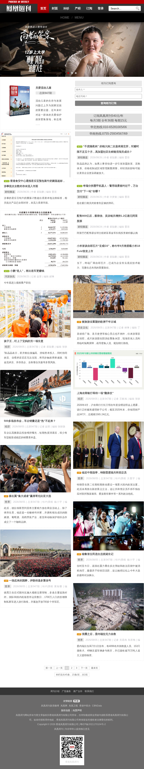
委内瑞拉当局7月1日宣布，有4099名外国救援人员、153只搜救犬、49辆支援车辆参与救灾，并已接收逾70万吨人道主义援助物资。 (108, 651)
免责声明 (77, 710)
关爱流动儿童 (43, 87)
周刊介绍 (54, 691)
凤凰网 (64, 705)
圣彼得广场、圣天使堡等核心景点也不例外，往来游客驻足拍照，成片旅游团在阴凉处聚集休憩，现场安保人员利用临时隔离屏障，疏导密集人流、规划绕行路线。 (108, 338)
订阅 (89, 8)
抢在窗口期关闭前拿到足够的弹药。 (96, 203)
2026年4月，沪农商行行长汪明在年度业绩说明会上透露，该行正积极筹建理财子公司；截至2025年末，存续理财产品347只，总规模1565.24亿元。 (108, 410)
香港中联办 (85, 705)
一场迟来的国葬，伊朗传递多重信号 (30, 580)
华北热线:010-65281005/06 (108, 127)
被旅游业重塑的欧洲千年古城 (99, 321)
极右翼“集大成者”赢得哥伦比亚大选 (30, 495)
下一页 (84, 668)
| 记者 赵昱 (36, 276)
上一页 (59, 668)
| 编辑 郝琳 (48, 276)
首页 (43, 8)
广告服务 (66, 691)
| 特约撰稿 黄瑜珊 (52, 586)
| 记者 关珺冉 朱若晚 (124, 639)
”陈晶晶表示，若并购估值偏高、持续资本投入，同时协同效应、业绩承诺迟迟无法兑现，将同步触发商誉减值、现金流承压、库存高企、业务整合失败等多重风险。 (35, 358)
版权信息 (65, 710)
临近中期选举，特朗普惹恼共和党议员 (104, 472)
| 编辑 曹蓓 (51, 191)
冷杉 (66, 8)
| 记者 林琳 (123, 327)
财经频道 (10, 191)
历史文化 (83, 327)
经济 (7, 346)
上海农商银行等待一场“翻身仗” (95, 393)
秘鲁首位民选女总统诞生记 (97, 553)
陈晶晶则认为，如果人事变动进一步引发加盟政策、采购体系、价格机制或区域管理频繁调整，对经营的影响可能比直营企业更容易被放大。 (108, 168)
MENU (79, 17)
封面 (55, 8)
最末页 (94, 668)
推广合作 (77, 691)
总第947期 (45, 92)
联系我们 (89, 691)
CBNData (97, 705)
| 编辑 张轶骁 (58, 426)
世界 (80, 478)
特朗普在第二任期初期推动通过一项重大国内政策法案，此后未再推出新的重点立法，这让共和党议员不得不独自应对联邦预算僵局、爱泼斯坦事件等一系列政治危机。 (108, 489)
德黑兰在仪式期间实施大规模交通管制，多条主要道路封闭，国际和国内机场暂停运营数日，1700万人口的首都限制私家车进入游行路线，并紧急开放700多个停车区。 (35, 597)
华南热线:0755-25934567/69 (108, 133)
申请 (76, 701)
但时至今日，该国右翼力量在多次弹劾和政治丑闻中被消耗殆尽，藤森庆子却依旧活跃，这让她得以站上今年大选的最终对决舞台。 (108, 570)
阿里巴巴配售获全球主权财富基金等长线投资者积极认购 (107, 233)
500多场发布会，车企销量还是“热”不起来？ (30, 420)
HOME (64, 17)
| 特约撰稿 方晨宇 (125, 478)
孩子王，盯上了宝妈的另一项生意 (23, 341)
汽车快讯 (10, 276)
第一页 (49, 668)
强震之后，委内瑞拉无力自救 (99, 633)
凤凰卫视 (73, 705)
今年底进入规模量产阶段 (17, 282)
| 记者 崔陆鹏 (47, 346)
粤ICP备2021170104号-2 (93, 724)
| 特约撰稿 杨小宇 (52, 501)
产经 (78, 8)
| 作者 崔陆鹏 (37, 191)
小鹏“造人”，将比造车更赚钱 (27, 270)
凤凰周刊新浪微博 (50, 705)
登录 (101, 8)
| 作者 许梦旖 (110, 196)
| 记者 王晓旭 (120, 398)
